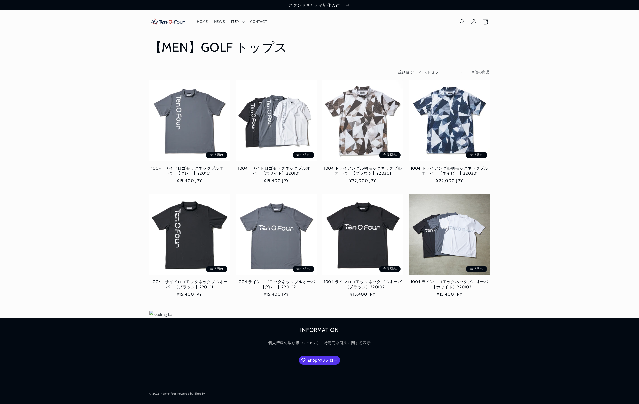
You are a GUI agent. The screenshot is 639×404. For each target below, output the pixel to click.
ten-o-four (168, 393)
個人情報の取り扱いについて (293, 343)
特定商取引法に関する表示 (347, 343)
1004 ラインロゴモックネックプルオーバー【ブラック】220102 (363, 284)
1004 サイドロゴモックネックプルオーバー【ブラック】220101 (189, 284)
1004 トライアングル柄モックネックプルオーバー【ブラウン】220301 (363, 171)
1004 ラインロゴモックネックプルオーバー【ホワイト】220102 (449, 284)
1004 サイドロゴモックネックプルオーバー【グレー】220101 (189, 171)
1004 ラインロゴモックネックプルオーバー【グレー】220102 (276, 284)
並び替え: (406, 72)
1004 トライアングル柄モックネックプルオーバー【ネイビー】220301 (449, 171)
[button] (237, 21)
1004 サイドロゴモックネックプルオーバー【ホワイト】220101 (276, 171)
